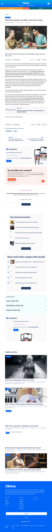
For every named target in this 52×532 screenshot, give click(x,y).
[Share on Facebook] (37, 59)
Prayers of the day (13, 310)
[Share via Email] (44, 59)
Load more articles (26, 248)
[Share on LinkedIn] (39, 59)
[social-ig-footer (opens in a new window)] (29, 521)
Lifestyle (6, 14)
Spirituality (7, 503)
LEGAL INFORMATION (24, 525)
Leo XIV (7, 455)
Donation (21, 506)
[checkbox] (6, 158)
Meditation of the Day (14, 306)
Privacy (13, 527)
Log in (30, 199)
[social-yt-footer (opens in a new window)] (22, 521)
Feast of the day (12, 301)
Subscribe (12, 8)
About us (17, 525)
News (6, 499)
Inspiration (8, 356)
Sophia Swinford (20, 22)
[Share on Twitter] (41, 59)
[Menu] (9, 3)
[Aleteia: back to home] (26, 3)
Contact (36, 525)
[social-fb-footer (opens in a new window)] (24, 521)
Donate (25, 8)
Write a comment (26, 204)
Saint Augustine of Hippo (30, 5)
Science (15, 131)
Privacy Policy (42, 525)
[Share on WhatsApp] (46, 59)
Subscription (21, 505)
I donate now (11, 179)
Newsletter (21, 499)
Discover (7, 505)
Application (21, 501)
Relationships (9, 131)
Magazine (21, 503)
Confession (8, 411)
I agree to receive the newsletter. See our (20, 158)
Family (7, 389)
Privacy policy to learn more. (26, 158)
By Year (35, 499)
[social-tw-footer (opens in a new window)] (27, 521)
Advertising (21, 508)
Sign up (8, 161)
